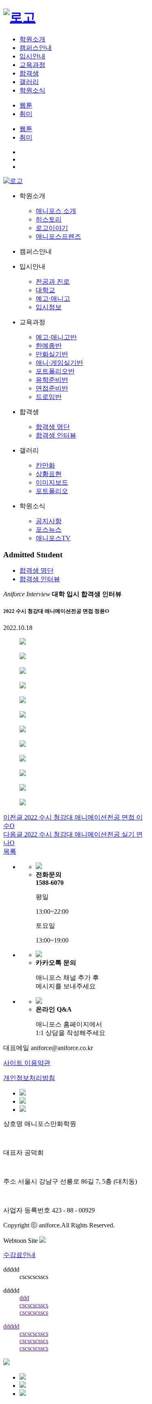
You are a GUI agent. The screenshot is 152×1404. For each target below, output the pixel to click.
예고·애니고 (53, 298)
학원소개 (32, 39)
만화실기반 (52, 354)
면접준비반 (52, 388)
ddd (24, 1297)
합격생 (29, 73)
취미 (25, 113)
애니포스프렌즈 (58, 236)
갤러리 (29, 81)
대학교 (45, 290)
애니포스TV (53, 538)
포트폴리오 (52, 490)
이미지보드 (52, 482)
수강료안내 (19, 1254)
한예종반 (49, 345)
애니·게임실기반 (59, 362)
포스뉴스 (49, 529)
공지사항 (49, 521)
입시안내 (32, 56)
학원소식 (32, 90)
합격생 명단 (53, 426)
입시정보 (49, 307)
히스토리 (49, 219)
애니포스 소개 (56, 210)
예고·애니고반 (56, 337)
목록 (9, 851)
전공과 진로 (53, 281)
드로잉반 (49, 396)
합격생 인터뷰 (56, 435)
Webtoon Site (21, 1240)
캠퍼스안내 (35, 47)
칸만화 (45, 465)
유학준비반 (52, 379)
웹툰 (25, 105)
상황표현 (49, 473)
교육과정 (32, 64)
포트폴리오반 (55, 371)
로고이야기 (52, 227)
